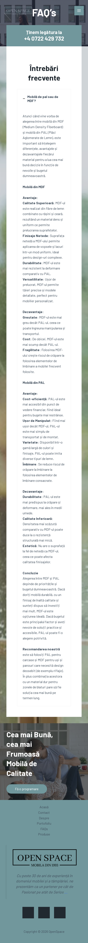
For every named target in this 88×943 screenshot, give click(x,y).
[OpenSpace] (18, 10)
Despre (44, 818)
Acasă (44, 807)
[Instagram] (44, 912)
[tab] (44, 397)
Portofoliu (44, 823)
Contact (44, 812)
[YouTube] (60, 912)
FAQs (44, 829)
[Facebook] (28, 912)
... (65, 892)
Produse (44, 834)
